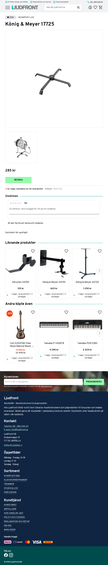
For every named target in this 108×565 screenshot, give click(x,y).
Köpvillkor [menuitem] (10, 509)
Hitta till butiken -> (13, 445)
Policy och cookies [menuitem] (14, 517)
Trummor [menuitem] (9, 484)
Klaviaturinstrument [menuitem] (15, 480)
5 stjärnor (20, 203)
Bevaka (18, 180)
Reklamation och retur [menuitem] (17, 522)
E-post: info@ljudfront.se (16, 429)
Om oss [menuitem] (7, 526)
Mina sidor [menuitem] (9, 530)
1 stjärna (10, 203)
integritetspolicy (46, 386)
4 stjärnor (17, 203)
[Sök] (78, 7)
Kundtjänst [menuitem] (10, 505)
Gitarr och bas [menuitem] (12, 476)
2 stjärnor (13, 203)
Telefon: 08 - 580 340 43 (16, 426)
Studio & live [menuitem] (11, 488)
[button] (7, 7)
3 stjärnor (15, 203)
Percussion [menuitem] (10, 492)
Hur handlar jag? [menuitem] (13, 513)
